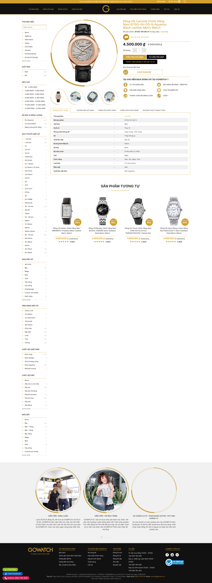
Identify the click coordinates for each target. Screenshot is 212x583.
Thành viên (155, 9)
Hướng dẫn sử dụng (85, 110)
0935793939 (143, 72)
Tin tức (167, 9)
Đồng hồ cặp (77, 9)
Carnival (127, 116)
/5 (72, 242)
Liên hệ (176, 9)
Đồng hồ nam (48, 9)
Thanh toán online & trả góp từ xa (140, 62)
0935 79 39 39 (140, 576)
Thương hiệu (33, 9)
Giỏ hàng (175, 1)
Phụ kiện (116, 562)
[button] (101, 537)
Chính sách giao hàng (129, 110)
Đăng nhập (161, 1)
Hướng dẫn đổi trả (65, 559)
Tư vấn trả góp (156, 57)
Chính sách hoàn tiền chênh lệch (70, 556)
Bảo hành (62, 553)
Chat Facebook (14, 573)
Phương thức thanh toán (154, 110)
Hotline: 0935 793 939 (17, 578)
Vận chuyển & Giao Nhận (67, 565)
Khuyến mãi (121, 9)
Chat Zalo (11, 569)
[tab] (60, 110)
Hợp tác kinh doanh (94, 559)
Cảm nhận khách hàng (95, 556)
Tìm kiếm (184, 1)
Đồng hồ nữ (63, 9)
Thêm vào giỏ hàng (135, 57)
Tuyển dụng (92, 562)
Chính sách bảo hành (107, 110)
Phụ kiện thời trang (138, 9)
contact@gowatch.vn (157, 576)
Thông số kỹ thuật (60, 110)
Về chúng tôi (92, 553)
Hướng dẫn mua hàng (66, 562)
